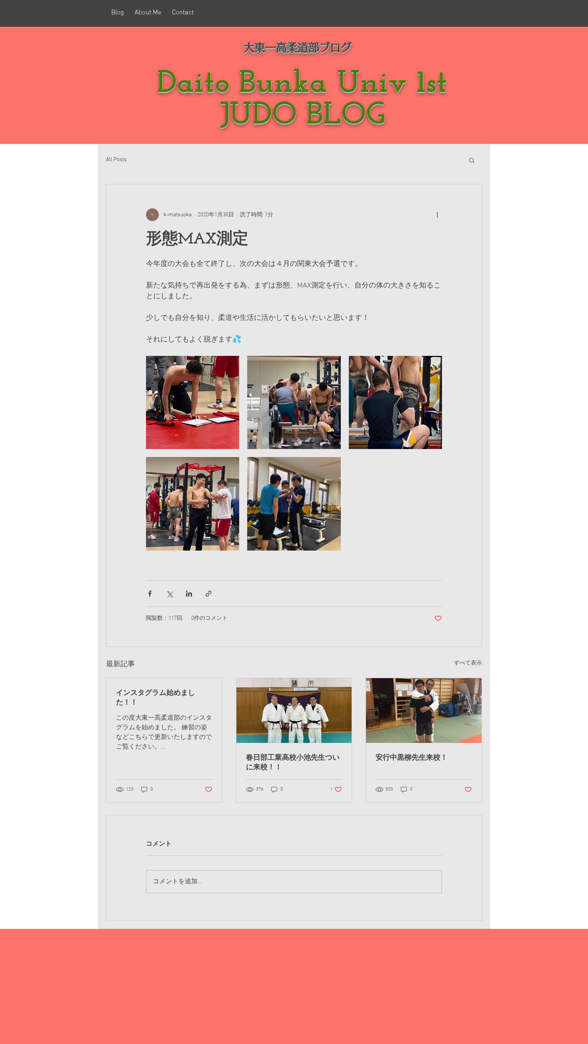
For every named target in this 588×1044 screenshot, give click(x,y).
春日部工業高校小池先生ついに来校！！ (293, 763)
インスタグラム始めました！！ (155, 698)
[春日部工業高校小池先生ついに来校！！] (294, 710)
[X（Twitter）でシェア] (169, 593)
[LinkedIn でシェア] (189, 593)
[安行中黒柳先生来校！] (424, 710)
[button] (472, 160)
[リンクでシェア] (208, 593)
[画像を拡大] (192, 402)
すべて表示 (468, 663)
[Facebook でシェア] (150, 593)
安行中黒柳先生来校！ (412, 758)
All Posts (116, 159)
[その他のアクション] (437, 215)
